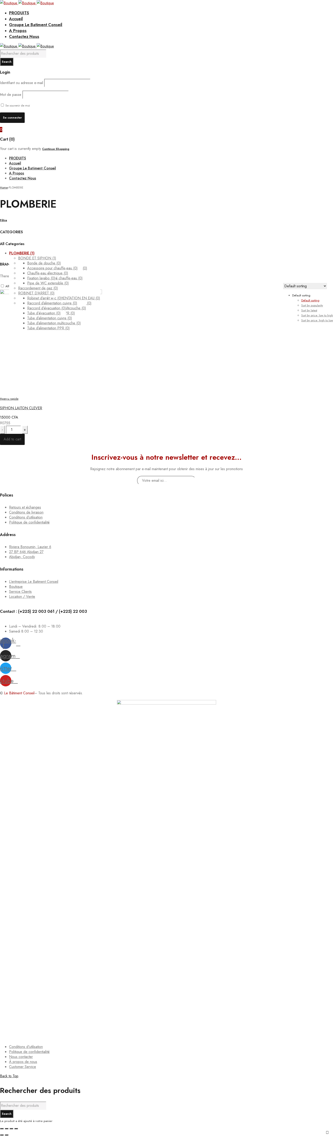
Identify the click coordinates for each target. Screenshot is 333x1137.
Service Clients (20, 591)
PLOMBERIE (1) (21, 253)
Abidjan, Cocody (22, 556)
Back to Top (9, 1076)
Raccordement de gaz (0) (38, 288)
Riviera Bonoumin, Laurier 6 (30, 546)
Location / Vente (22, 596)
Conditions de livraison (26, 512)
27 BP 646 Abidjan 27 (26, 551)
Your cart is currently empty (20, 148)
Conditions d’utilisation (26, 517)
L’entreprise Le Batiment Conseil (33, 581)
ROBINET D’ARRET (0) (36, 293)
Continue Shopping (55, 149)
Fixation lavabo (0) (41, 278)
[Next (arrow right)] (6, 1135)
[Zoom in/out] (16, 1128)
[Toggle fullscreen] (11, 1128)
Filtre (3, 220)
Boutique (16, 586)
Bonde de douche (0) (44, 263)
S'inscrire (327, 1132)
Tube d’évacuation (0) (44, 313)
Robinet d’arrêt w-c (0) (44, 298)
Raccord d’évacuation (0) (46, 308)
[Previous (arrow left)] (2, 1135)
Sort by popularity (312, 305)
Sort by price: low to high (317, 315)
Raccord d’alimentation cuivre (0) (52, 303)
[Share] (6, 1128)
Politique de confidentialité (29, 522)
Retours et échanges (25, 507)
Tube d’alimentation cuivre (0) (49, 318)
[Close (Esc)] (2, 1128)
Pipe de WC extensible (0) (48, 283)
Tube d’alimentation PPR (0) (48, 328)
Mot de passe (10, 94)
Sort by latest (309, 310)
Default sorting (310, 300)
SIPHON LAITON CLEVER (21, 408)
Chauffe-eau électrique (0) (47, 273)
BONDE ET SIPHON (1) (37, 258)
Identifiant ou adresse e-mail (21, 82)
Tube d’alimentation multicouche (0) (54, 323)
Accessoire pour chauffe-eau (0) (52, 268)
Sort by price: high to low (317, 320)
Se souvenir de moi (17, 105)
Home (4, 187)
